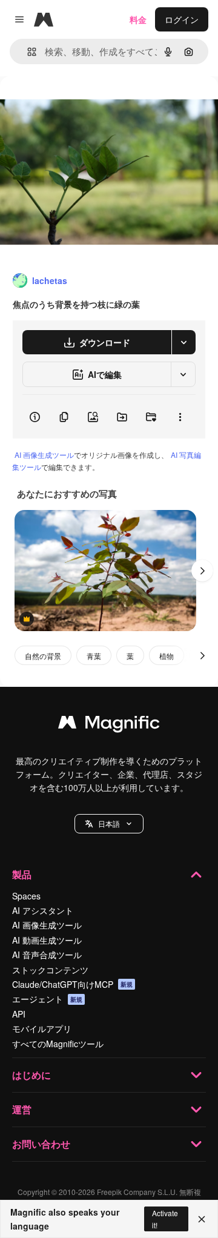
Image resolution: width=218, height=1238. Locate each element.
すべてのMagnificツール (58, 1044)
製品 (21, 874)
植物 (166, 655)
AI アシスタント (42, 910)
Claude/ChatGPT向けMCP (72, 984)
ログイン (182, 19)
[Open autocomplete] (27, 51)
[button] (109, 823)
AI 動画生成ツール (47, 940)
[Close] (202, 1219)
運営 (21, 1109)
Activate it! (165, 1219)
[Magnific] (109, 725)
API (18, 1014)
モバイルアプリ (41, 1028)
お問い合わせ (41, 1144)
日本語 (109, 823)
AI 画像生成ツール (44, 454)
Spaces (26, 896)
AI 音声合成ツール (47, 954)
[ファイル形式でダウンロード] (183, 342)
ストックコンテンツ (50, 970)
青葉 (94, 655)
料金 (138, 19)
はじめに (31, 1075)
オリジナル (83, 104)
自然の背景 (43, 655)
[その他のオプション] (180, 417)
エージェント (47, 999)
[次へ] (202, 570)
